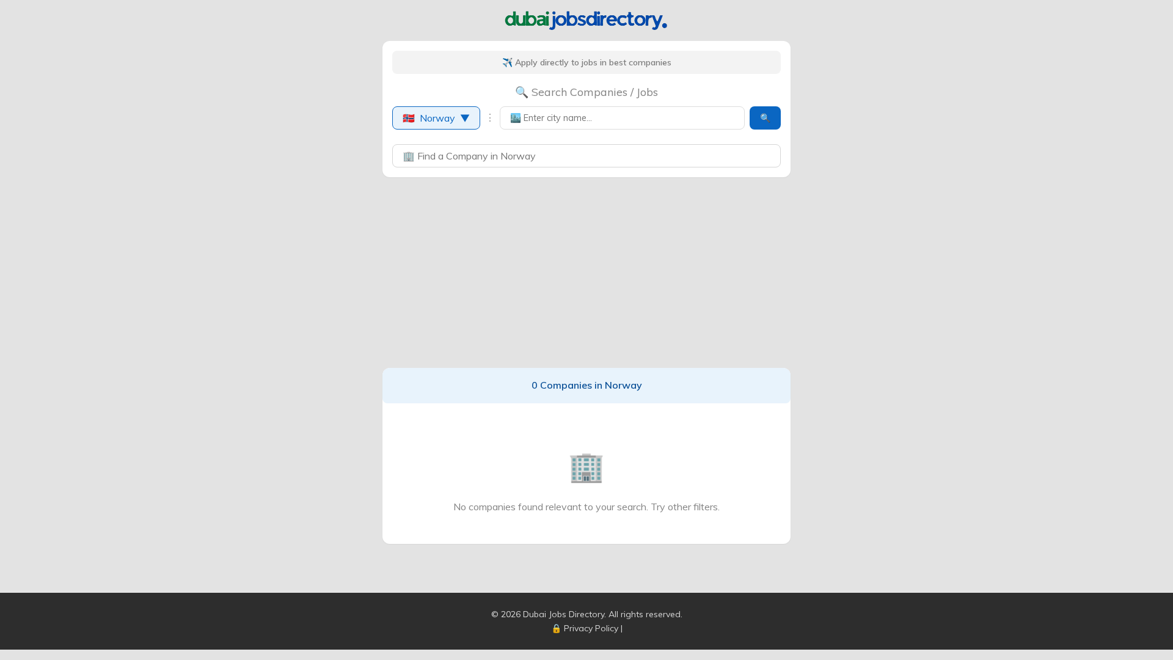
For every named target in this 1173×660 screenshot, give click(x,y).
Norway (436, 118)
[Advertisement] (586, 272)
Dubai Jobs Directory (563, 614)
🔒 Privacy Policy (584, 628)
